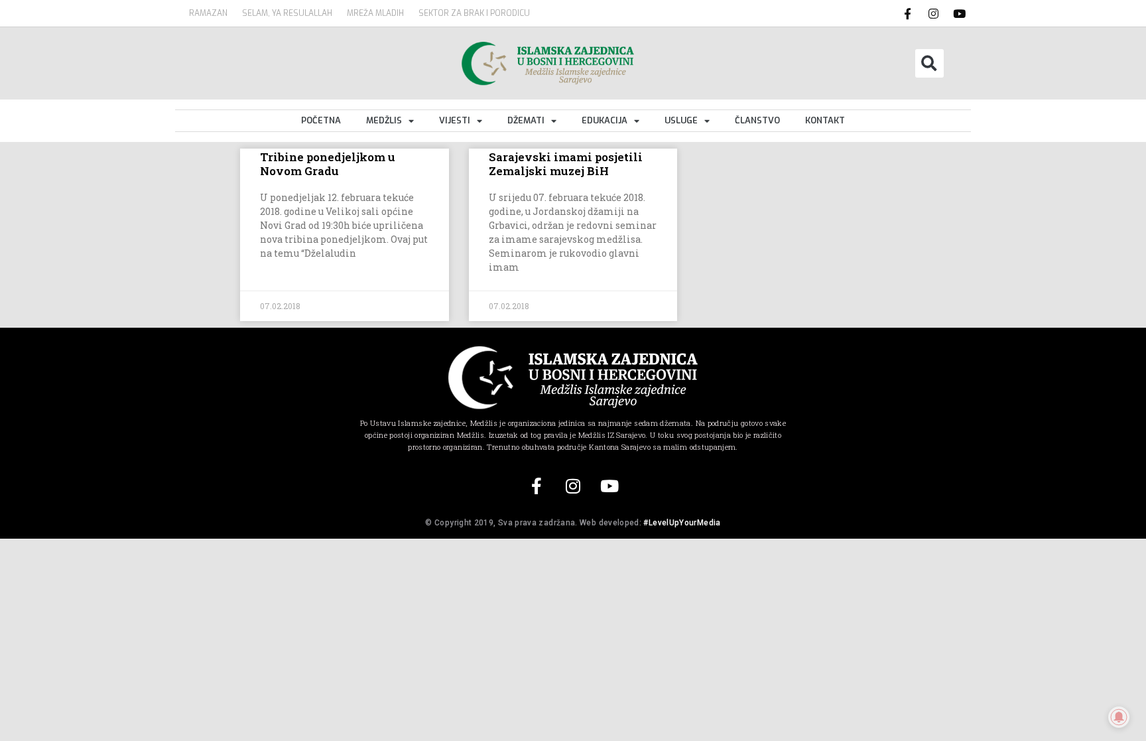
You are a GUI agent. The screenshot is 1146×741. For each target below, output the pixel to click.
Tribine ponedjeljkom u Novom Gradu (327, 163)
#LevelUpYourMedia (681, 522)
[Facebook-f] (908, 13)
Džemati (525, 120)
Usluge (681, 120)
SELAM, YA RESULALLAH (287, 13)
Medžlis (384, 120)
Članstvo (757, 120)
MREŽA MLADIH (375, 13)
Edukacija (604, 120)
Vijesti (454, 120)
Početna (321, 120)
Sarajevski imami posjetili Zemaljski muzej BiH (566, 163)
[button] (929, 63)
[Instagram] (934, 13)
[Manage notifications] (1118, 717)
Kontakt (825, 120)
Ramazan (208, 13)
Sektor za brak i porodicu (474, 13)
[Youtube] (959, 13)
